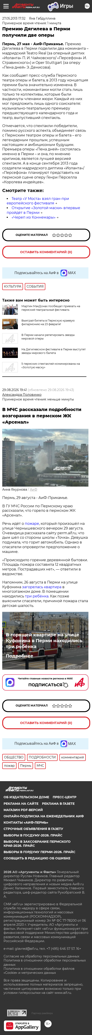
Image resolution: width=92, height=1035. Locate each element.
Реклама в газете (58, 804)
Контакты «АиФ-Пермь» (26, 822)
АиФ (33, 489)
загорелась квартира (41, 587)
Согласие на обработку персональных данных (41, 956)
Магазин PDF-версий (23, 810)
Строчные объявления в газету (33, 829)
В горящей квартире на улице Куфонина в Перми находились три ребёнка (44, 640)
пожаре (32, 523)
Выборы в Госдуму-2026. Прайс (33, 835)
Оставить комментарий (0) (46, 252)
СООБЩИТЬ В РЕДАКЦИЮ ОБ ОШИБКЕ (37, 858)
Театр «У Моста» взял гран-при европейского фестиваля (38, 201)
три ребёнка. (36, 596)
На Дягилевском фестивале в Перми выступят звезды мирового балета (53, 351)
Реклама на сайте (21, 804)
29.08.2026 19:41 (14, 390)
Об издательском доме (26, 797)
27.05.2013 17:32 (13, 18)
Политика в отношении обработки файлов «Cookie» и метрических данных (39, 971)
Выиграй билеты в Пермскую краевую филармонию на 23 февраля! (48, 322)
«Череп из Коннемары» (34, 217)
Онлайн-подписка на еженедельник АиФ (44, 816)
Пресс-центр (64, 797)
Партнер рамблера (42, 1013)
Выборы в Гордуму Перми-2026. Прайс (39, 852)
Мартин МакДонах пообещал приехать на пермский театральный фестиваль (50, 307)
